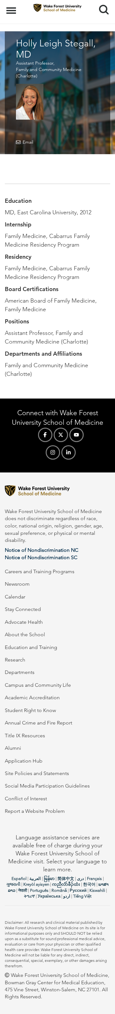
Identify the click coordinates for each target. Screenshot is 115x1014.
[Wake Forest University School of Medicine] (57, 491)
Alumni (13, 748)
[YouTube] (76, 435)
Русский (78, 890)
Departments (19, 672)
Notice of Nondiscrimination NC (41, 550)
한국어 (89, 884)
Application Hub (23, 761)
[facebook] (45, 435)
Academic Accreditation (32, 697)
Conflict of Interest (26, 799)
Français (94, 878)
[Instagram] (53, 452)
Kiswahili (97, 890)
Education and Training (31, 647)
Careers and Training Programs (39, 571)
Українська (49, 896)
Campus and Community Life (38, 685)
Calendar (15, 597)
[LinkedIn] (68, 452)
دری (80, 878)
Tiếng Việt (82, 896)
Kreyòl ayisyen (36, 884)
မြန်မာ (49, 878)
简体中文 (65, 878)
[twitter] (61, 435)
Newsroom (17, 584)
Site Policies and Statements (37, 773)
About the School (25, 634)
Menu (12, 7)
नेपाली (22, 890)
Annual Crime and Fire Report (38, 723)
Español (19, 878)
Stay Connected (23, 609)
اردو (66, 896)
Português (39, 890)
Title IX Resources (25, 736)
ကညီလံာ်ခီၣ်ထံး (66, 884)
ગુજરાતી (13, 884)
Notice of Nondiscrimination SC (41, 557)
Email (28, 142)
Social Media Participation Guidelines (47, 786)
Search (101, 3)
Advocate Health (24, 622)
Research (15, 660)
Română (59, 890)
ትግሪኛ (29, 896)
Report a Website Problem (35, 811)
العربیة (35, 878)
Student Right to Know (30, 710)
